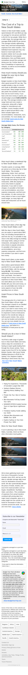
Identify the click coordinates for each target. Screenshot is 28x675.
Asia (17, 624)
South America (14, 638)
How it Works (16, 507)
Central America (7, 631)
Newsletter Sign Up (8, 645)
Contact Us (5, 642)
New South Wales (17, 13)
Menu (24, 2)
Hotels (4, 650)
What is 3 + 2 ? (7, 533)
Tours (3, 659)
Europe (17, 631)
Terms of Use (16, 647)
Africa (12, 624)
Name (4, 522)
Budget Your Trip (9, 2)
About (12, 600)
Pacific (3, 13)
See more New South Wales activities (12, 361)
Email (4, 528)
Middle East (6, 634)
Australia (8, 13)
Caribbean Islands (8, 628)
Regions (5, 624)
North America (17, 634)
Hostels (4, 652)
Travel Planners (7, 662)
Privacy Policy (6, 647)
